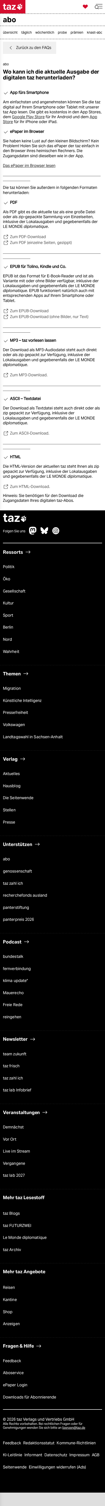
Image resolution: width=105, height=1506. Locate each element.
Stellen (9, 810)
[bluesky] (44, 533)
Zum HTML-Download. (30, 486)
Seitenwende (15, 1467)
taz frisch (11, 1066)
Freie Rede (12, 1004)
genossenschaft (17, 871)
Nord (7, 639)
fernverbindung (17, 968)
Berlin (8, 627)
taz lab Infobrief (17, 1090)
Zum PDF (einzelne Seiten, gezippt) (41, 242)
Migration (12, 688)
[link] (11, 32)
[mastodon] (33, 533)
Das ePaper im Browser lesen (29, 165)
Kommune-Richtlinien (76, 1443)
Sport (8, 615)
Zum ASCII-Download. (29, 433)
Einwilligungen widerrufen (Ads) (57, 1467)
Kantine (10, 1299)
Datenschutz (56, 1455)
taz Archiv (12, 1249)
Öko (6, 579)
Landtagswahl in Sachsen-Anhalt (33, 737)
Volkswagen (14, 724)
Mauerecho (13, 993)
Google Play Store (28, 117)
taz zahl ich (13, 883)
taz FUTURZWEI (17, 1225)
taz (15, 518)
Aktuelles (11, 773)
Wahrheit (11, 651)
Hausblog (12, 786)
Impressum (80, 1455)
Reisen (9, 1287)
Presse (9, 822)
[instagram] (56, 533)
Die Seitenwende (18, 798)
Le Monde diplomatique (25, 1237)
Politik (8, 566)
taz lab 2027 (14, 1175)
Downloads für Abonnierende (29, 1397)
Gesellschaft (14, 591)
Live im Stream (16, 1151)
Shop (7, 1312)
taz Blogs (11, 1213)
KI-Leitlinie (13, 1455)
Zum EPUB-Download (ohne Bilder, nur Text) (49, 316)
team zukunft (14, 1054)
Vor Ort (9, 1139)
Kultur (8, 603)
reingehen (12, 1017)
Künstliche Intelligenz (22, 700)
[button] (99, 6)
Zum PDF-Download (28, 236)
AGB (95, 1455)
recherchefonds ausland (25, 895)
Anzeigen (11, 1323)
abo (6, 859)
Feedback (12, 1361)
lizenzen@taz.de (73, 1428)
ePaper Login (15, 1385)
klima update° (15, 980)
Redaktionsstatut (39, 1443)
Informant (33, 1455)
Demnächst (13, 1127)
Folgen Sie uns (14, 531)
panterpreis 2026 (18, 919)
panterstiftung (16, 907)
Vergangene (14, 1163)
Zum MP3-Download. (29, 375)
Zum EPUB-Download (29, 311)
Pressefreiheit (15, 712)
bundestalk (13, 956)
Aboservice (13, 1372)
